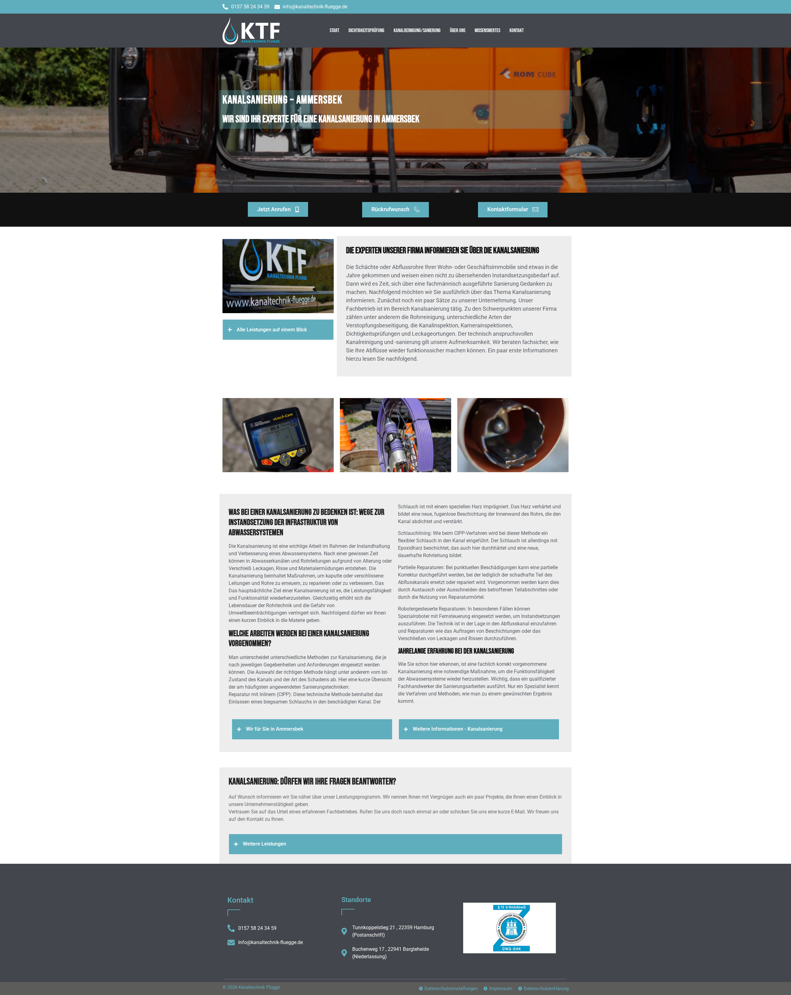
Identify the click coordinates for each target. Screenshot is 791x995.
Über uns (457, 30)
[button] (278, 330)
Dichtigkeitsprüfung (366, 30)
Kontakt (517, 30)
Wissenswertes (487, 30)
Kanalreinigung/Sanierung (417, 30)
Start (334, 30)
